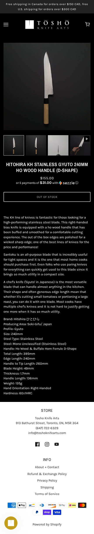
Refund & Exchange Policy (47, 474)
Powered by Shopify (47, 524)
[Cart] (88, 24)
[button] (47, 183)
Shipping (47, 487)
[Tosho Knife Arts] (47, 24)
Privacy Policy (47, 480)
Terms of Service (47, 494)
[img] (37, 444)
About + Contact (47, 467)
